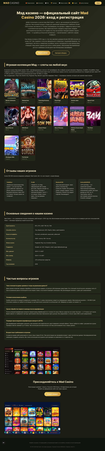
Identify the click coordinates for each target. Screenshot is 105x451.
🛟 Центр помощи (83, 3)
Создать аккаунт (52, 394)
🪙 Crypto (74, 3)
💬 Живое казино (64, 3)
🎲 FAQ (47, 3)
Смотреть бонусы (60, 53)
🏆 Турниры (54, 3)
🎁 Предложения (30, 3)
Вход (98, 3)
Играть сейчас (43, 53)
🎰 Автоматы (39, 3)
